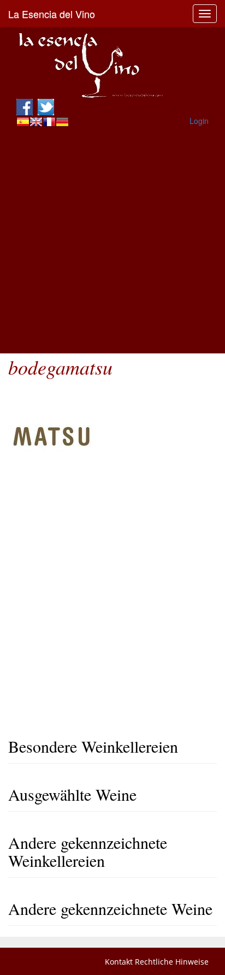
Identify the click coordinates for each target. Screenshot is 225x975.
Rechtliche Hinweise (172, 961)
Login (199, 120)
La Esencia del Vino (51, 14)
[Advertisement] (112, 240)
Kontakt (119, 961)
